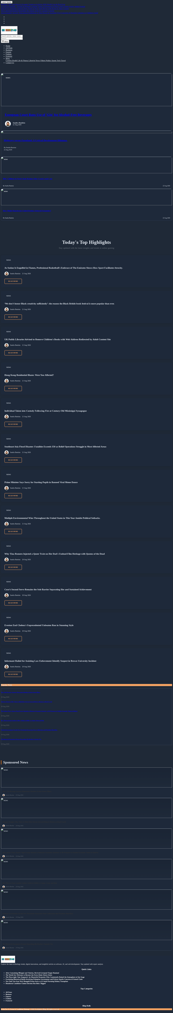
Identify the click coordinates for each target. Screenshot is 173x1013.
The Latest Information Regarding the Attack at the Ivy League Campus (27, 11)
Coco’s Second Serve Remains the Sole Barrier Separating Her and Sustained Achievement (48, 589)
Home (8, 46)
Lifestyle (32, 61)
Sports (54, 61)
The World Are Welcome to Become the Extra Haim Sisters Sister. (29, 975)
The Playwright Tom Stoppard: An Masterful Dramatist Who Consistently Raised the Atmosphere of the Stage (45, 977)
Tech (59, 61)
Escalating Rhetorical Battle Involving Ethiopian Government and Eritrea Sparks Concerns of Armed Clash (44, 979)
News (38, 61)
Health (15, 61)
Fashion (9, 54)
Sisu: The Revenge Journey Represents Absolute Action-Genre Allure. (20, 692)
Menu (6, 42)
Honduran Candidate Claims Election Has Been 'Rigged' (26, 983)
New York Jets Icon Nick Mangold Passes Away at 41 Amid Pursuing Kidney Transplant (37, 981)
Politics (49, 61)
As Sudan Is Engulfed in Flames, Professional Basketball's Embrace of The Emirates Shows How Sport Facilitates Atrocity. (63, 268)
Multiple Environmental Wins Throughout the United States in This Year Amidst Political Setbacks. (52, 518)
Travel (63, 61)
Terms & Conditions (16, 1009)
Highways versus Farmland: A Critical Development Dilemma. (35, 140)
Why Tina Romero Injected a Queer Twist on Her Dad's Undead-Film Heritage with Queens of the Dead (54, 553)
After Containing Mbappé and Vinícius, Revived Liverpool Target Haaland (32, 973)
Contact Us (10, 63)
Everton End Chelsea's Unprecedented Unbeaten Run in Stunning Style (38, 625)
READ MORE (13, 281)
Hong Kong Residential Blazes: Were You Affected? (29, 375)
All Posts (9, 48)
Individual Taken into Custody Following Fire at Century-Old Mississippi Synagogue (45, 411)
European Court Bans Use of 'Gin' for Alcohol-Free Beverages (48, 114)
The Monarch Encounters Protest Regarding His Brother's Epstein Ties (21, 739)
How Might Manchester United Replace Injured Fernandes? (27, 211)
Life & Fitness (23, 61)
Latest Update (6, 2)
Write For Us (5, 1009)
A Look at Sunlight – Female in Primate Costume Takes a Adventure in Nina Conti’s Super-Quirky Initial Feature (43, 7)
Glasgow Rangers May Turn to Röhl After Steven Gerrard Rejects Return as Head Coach (26, 701)
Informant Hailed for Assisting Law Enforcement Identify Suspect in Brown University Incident (50, 661)
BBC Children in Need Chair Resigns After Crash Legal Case (27, 179)
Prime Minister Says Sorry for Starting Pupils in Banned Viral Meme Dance (41, 482)
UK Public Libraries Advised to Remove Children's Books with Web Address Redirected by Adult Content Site (57, 339)
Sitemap (26, 1009)
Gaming (9, 61)
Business (9, 50)
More (8, 58)
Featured (9, 56)
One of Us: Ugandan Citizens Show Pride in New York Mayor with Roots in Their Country (35, 9)
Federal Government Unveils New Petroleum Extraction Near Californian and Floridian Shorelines (29, 730)
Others (43, 61)
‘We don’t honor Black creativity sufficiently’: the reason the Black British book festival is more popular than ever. (59, 303)
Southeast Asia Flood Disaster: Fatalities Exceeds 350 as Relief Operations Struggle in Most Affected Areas (55, 446)
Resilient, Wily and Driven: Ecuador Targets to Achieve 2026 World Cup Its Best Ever (33, 4)
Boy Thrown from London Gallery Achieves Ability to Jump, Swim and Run (22, 720)
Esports (8, 52)
